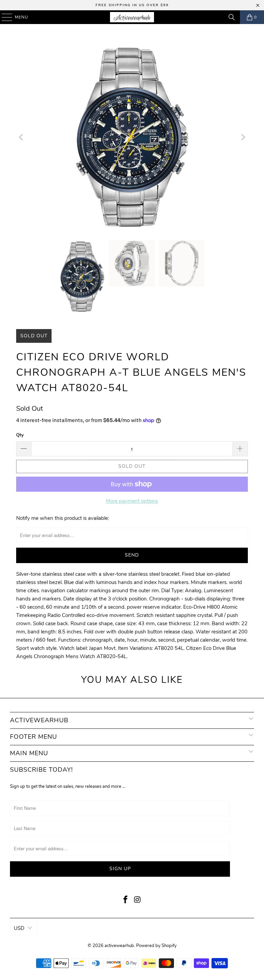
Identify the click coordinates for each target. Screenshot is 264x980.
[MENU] (3, 17)
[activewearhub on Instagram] (138, 900)
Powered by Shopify (156, 946)
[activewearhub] (132, 17)
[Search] (231, 17)
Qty (20, 435)
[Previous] (21, 137)
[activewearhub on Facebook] (126, 900)
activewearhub (119, 946)
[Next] (242, 137)
